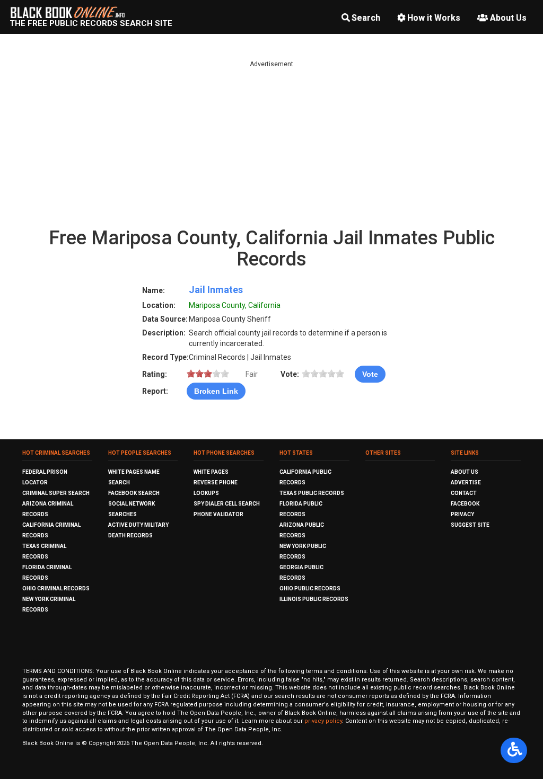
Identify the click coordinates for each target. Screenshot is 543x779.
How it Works (433, 18)
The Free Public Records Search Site (91, 23)
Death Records (130, 535)
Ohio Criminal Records (56, 588)
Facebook (465, 504)
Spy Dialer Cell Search (227, 504)
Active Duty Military (138, 525)
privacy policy (323, 721)
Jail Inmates (216, 289)
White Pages (211, 472)
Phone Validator (218, 514)
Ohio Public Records (309, 588)
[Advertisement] (271, 143)
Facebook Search (134, 493)
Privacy (462, 514)
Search (366, 18)
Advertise (466, 482)
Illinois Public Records (313, 599)
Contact (464, 493)
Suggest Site (470, 525)
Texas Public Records (311, 493)
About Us (508, 18)
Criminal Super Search (56, 493)
